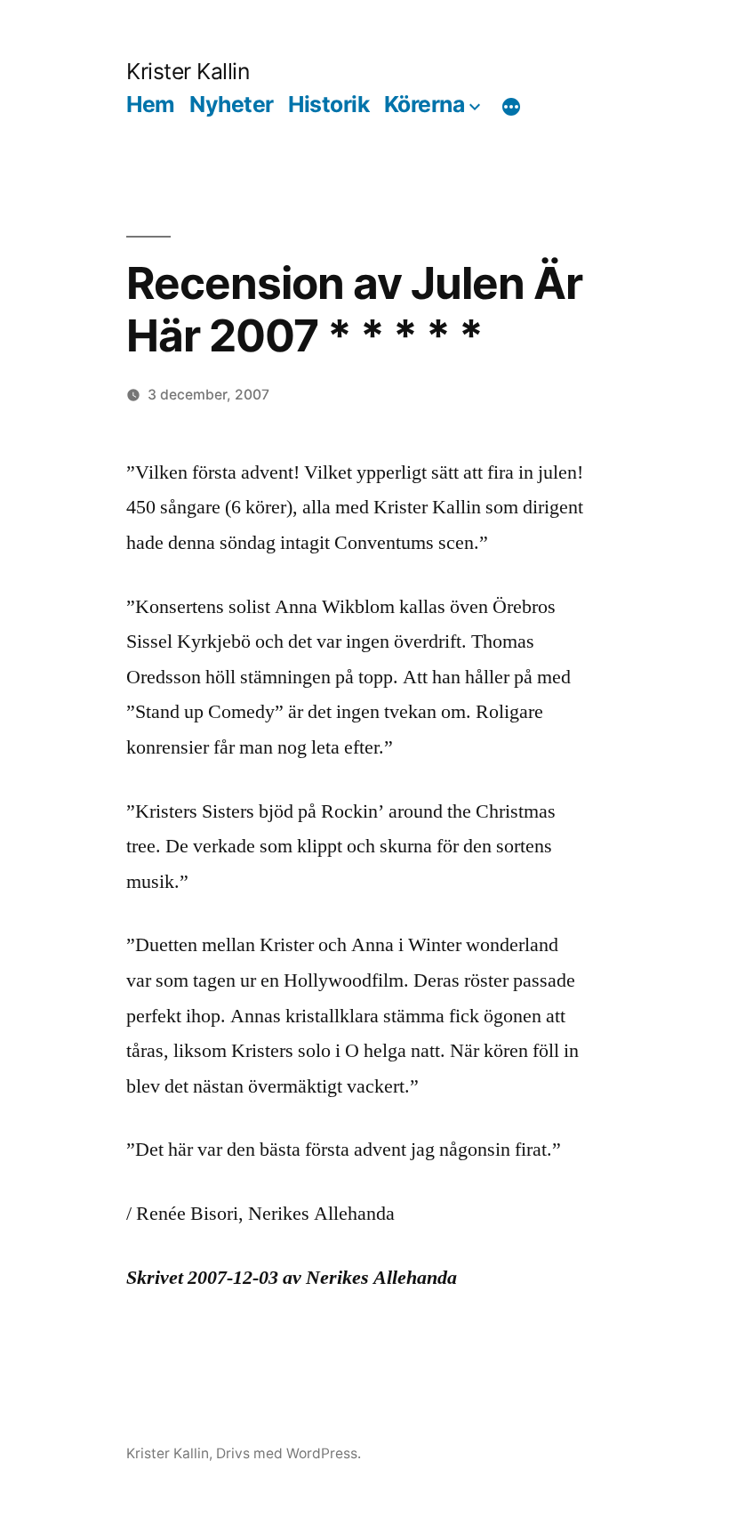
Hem (150, 104)
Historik (328, 104)
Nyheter (231, 104)
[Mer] (511, 107)
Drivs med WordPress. (288, 1453)
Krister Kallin (187, 71)
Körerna (424, 104)
